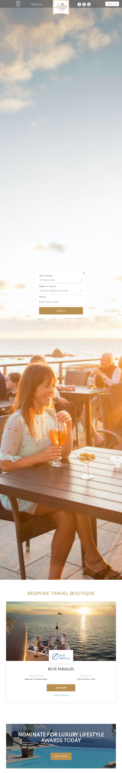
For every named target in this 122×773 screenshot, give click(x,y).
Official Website (61, 695)
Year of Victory (46, 276)
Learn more (61, 688)
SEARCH (61, 310)
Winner (42, 297)
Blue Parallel (61, 669)
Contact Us (36, 4)
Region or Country (47, 286)
